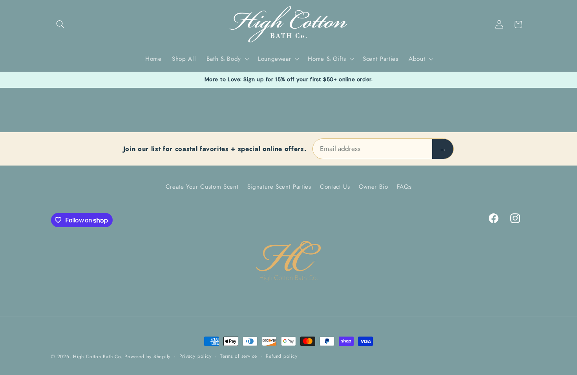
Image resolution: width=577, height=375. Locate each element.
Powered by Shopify (147, 356)
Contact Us (335, 186)
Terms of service (238, 356)
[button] (60, 24)
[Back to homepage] (288, 261)
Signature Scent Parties (279, 186)
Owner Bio (373, 186)
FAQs (404, 186)
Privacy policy (195, 356)
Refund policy (281, 356)
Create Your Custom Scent (202, 186)
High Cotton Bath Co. (97, 356)
